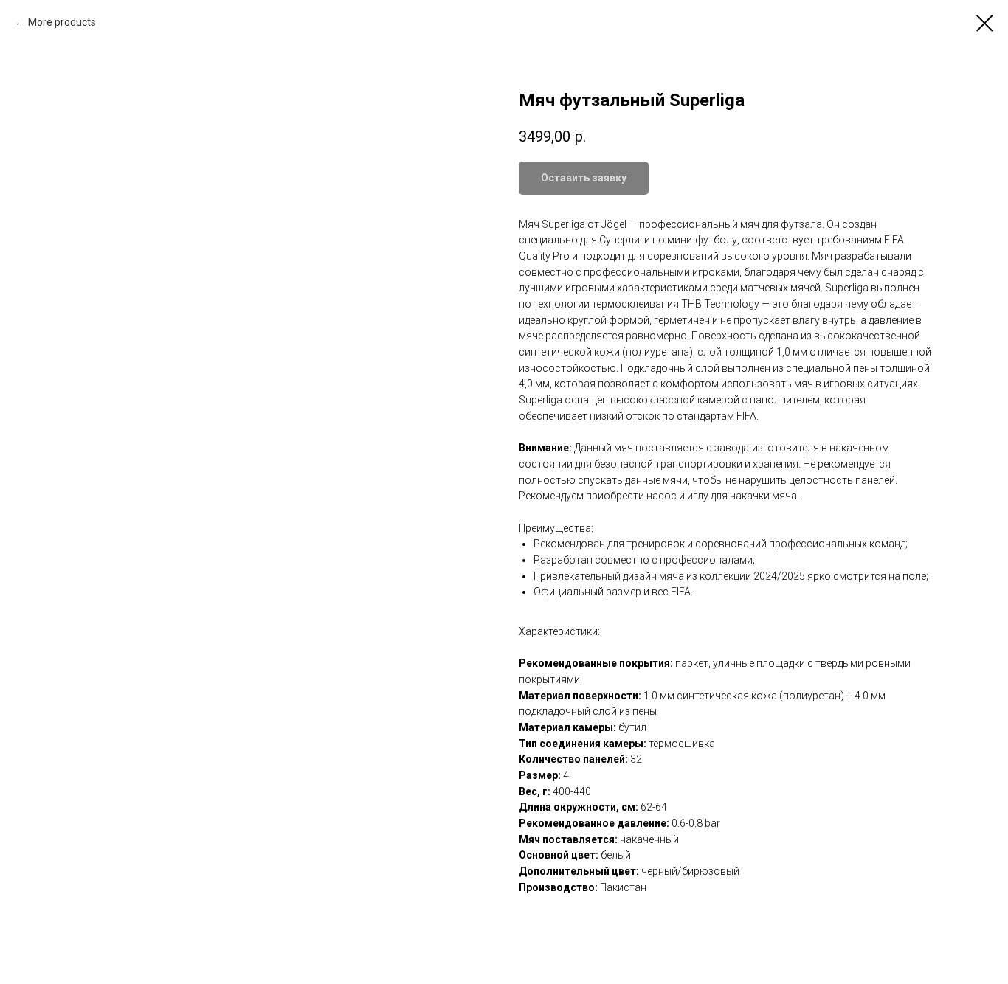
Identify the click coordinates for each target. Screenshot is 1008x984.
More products (62, 22)
